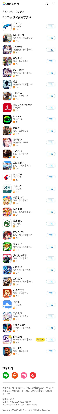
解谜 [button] (15, 165)
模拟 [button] (21, 258)
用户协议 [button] (6, 393)
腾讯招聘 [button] (50, 388)
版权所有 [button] (16, 391)
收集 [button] (25, 247)
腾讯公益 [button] (6, 391)
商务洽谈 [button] (40, 388)
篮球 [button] (26, 154)
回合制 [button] (26, 316)
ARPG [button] (25, 142)
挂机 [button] (25, 38)
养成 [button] (21, 61)
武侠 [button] (30, 38)
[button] (11, 3)
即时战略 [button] (27, 270)
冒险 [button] (30, 235)
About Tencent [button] (18, 388)
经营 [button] (21, 131)
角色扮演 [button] (17, 38)
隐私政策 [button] (35, 391)
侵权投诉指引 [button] (46, 391)
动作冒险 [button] (17, 328)
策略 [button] (15, 61)
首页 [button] (4, 11)
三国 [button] (26, 96)
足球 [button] (26, 258)
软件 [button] (11, 11)
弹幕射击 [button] (23, 212)
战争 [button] (26, 351)
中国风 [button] (22, 165)
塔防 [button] (21, 96)
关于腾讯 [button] (6, 388)
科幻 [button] (30, 281)
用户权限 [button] (25, 391)
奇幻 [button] (30, 49)
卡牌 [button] (25, 49)
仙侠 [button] (30, 84)
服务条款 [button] (31, 388)
